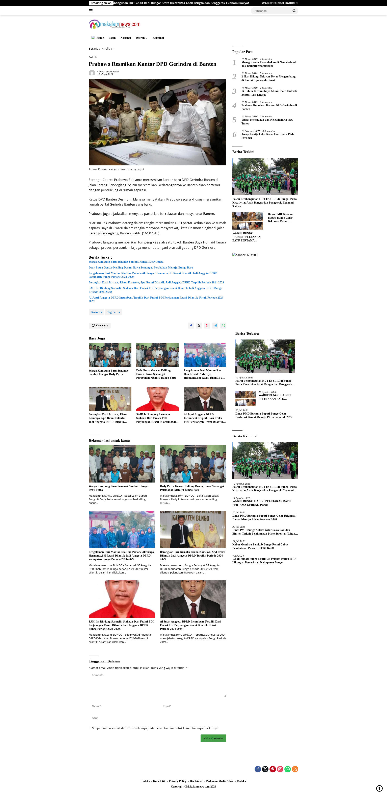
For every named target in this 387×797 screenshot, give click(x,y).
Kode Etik (159, 781)
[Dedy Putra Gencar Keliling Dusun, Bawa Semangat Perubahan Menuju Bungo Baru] (157, 355)
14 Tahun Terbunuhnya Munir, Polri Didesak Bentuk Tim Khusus (269, 93)
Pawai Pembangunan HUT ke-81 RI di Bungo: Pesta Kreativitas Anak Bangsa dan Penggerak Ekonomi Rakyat (132, 3)
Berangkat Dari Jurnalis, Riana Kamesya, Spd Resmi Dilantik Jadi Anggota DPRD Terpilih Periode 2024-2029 (156, 282)
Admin (100, 71)
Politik (93, 57)
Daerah (140, 37)
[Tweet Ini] (199, 326)
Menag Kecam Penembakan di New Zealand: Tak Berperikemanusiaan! (269, 64)
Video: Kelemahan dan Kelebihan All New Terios (267, 121)
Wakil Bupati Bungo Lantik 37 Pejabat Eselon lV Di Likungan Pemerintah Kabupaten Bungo (264, 560)
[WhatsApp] (287, 769)
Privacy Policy (177, 781)
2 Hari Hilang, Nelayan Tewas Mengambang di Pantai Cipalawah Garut (268, 78)
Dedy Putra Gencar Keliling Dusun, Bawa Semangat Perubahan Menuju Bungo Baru (141, 267)
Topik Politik (112, 71)
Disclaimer (196, 781)
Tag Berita (113, 312)
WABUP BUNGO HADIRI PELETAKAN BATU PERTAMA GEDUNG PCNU (269, 3)
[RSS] (295, 769)
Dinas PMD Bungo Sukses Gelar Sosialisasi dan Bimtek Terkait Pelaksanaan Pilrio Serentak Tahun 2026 (263, 532)
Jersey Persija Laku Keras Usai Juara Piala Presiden (267, 136)
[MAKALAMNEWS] (114, 24)
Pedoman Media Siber (219, 781)
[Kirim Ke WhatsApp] (223, 326)
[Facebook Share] (191, 326)
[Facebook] (258, 769)
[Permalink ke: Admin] (92, 72)
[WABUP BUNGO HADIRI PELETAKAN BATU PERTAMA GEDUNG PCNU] (247, 221)
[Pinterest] (272, 769)
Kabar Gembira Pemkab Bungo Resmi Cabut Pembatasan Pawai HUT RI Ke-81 (260, 546)
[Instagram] (280, 769)
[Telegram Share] (215, 326)
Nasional (126, 37)
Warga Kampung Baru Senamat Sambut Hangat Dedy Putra (126, 261)
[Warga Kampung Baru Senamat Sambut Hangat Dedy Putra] (110, 355)
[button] (294, 10)
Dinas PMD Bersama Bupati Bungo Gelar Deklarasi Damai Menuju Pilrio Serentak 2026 (282, 218)
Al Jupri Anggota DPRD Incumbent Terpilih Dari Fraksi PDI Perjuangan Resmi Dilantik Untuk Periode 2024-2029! (156, 299)
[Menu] (91, 10)
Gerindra (96, 312)
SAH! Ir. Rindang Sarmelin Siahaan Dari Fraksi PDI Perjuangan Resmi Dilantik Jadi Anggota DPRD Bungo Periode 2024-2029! (155, 290)
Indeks (145, 781)
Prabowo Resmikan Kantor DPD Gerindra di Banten (269, 107)
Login (112, 37)
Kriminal (158, 37)
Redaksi (242, 781)
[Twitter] (265, 769)
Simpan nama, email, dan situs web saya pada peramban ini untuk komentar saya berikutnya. (155, 728)
